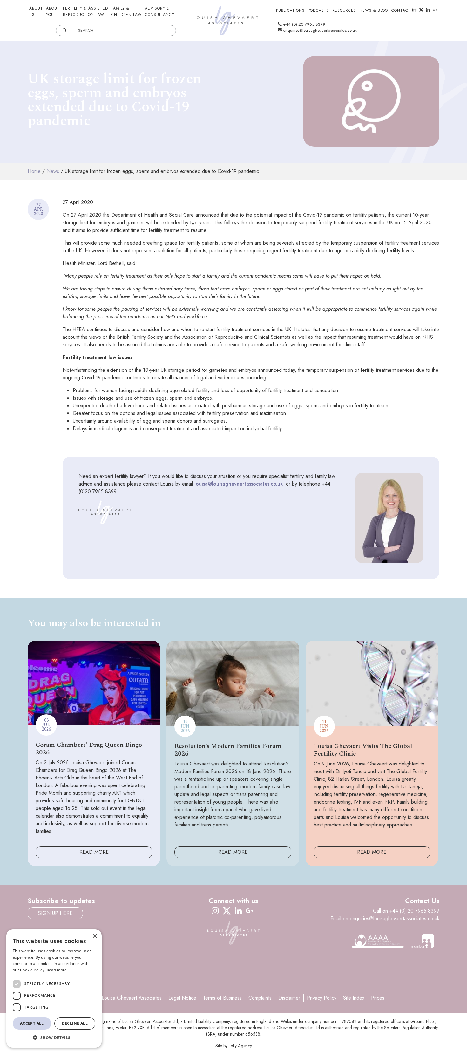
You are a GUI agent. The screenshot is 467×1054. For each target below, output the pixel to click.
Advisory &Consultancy (159, 11)
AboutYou (53, 11)
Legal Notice (182, 998)
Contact (401, 10)
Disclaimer (289, 998)
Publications (290, 10)
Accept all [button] (32, 1023)
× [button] (94, 936)
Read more (57, 970)
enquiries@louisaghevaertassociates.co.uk (319, 30)
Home (34, 171)
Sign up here (55, 913)
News (52, 171)
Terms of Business (222, 998)
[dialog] (54, 988)
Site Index (353, 998)
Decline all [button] (75, 1023)
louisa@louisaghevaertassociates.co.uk (238, 483)
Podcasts (318, 10)
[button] (54, 1037)
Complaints (260, 998)
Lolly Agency (240, 1046)
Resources (344, 10)
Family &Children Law (126, 11)
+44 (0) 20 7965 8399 (303, 24)
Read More (94, 852)
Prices (377, 998)
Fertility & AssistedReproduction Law (85, 11)
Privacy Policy (321, 998)
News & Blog (373, 10)
